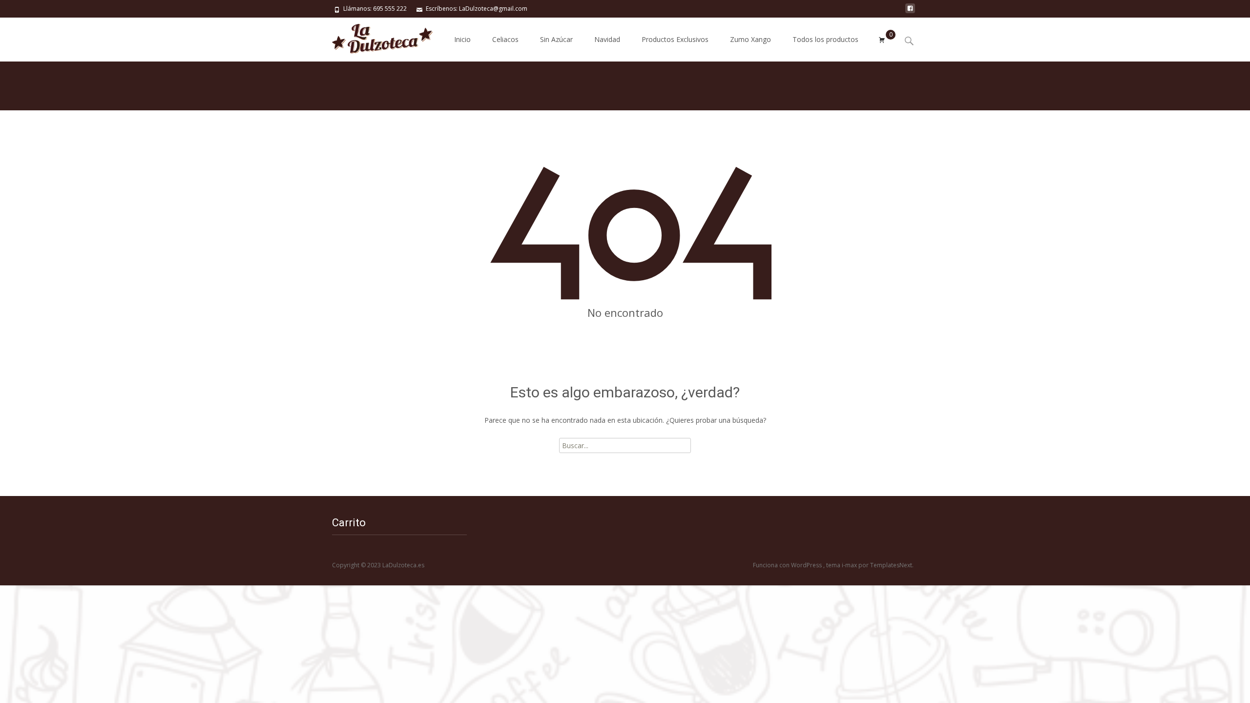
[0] (882, 40)
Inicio (462, 39)
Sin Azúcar (556, 39)
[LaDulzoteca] (374, 37)
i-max (850, 565)
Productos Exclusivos (675, 39)
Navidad (607, 39)
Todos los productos (825, 39)
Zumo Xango (750, 39)
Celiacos (505, 39)
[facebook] (910, 12)
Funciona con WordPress (788, 565)
